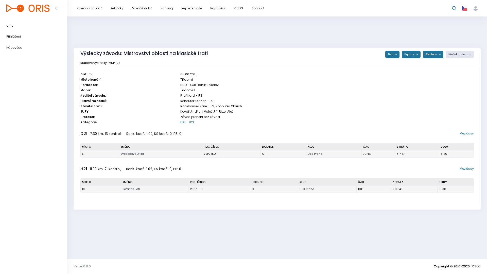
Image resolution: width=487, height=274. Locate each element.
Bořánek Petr (131, 189)
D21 (182, 122)
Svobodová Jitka (132, 154)
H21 (191, 122)
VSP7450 (210, 154)
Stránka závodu (459, 54)
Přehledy (431, 54)
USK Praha (315, 154)
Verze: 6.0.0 (82, 266)
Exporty (409, 54)
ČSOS (476, 266)
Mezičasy (467, 133)
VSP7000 (196, 189)
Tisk (391, 54)
